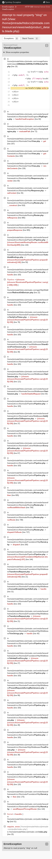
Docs (48, 2)
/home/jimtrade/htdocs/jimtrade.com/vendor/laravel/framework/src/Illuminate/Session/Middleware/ (27, 374)
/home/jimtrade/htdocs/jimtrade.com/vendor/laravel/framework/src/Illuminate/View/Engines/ (27, 116)
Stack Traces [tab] (29, 38)
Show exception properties (17, 52)
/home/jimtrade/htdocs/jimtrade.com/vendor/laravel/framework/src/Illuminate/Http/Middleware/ (27, 717)
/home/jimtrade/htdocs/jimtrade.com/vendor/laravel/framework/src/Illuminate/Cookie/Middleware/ (27, 415)
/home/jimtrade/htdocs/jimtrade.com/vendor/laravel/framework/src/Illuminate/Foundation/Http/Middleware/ (27, 314)
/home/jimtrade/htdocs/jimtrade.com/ (28, 832)
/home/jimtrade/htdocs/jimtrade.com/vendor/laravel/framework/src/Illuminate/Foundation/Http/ (27, 541)
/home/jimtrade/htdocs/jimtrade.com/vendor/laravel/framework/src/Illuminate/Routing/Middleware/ (27, 254)
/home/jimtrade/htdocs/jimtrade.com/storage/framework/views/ (27, 63)
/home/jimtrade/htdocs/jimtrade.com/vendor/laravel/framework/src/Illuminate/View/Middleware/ (27, 344)
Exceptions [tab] (10, 38)
